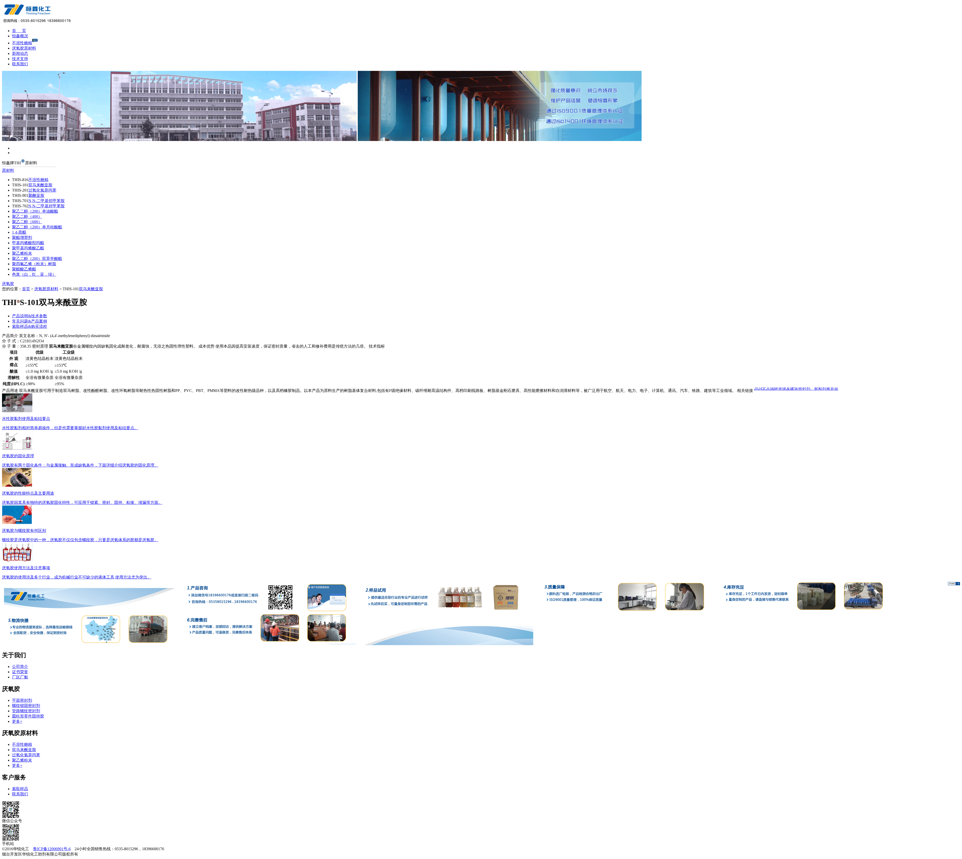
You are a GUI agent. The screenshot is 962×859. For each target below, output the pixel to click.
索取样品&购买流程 (29, 326)
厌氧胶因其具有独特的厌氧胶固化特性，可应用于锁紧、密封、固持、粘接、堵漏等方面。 (82, 502)
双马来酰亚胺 (40, 185)
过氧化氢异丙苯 (42, 190)
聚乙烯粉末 (22, 253)
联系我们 (20, 64)
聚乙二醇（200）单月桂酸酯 (37, 227)
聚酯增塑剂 (22, 237)
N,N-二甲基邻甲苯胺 (46, 201)
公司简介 (20, 666)
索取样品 (20, 789)
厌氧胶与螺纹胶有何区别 (24, 530)
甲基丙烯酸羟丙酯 (28, 243)
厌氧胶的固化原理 (18, 456)
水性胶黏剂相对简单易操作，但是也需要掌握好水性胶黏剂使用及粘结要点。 (70, 428)
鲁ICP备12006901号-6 (52, 849)
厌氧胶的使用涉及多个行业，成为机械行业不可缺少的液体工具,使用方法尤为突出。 (76, 577)
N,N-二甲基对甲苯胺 (46, 206)
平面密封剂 (22, 700)
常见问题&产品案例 (29, 321)
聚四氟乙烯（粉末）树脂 (34, 264)
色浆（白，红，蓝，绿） (34, 274)
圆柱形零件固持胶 (28, 716)
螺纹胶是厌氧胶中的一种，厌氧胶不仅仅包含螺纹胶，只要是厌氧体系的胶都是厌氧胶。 (80, 540)
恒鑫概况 (20, 36)
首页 (26, 289)
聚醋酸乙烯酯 (24, 269)
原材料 (8, 170)
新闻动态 (20, 53)
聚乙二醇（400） (27, 216)
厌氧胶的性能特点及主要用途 (28, 493)
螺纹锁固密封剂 (26, 705)
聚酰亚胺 (36, 195)
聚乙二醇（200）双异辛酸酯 (37, 258)
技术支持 (20, 59)
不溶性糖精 (22, 43)
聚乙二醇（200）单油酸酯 (35, 211)
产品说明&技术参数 (29, 316)
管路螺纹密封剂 (26, 711)
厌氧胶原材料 (24, 48)
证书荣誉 (20, 672)
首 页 (19, 31)
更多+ (17, 721)
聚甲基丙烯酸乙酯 (28, 248)
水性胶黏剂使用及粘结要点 (26, 418)
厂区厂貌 (20, 677)
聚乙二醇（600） (27, 222)
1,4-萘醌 (19, 232)
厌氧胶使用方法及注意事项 (26, 568)
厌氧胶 (8, 283)
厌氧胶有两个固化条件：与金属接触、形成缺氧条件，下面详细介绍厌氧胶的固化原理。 (80, 465)
